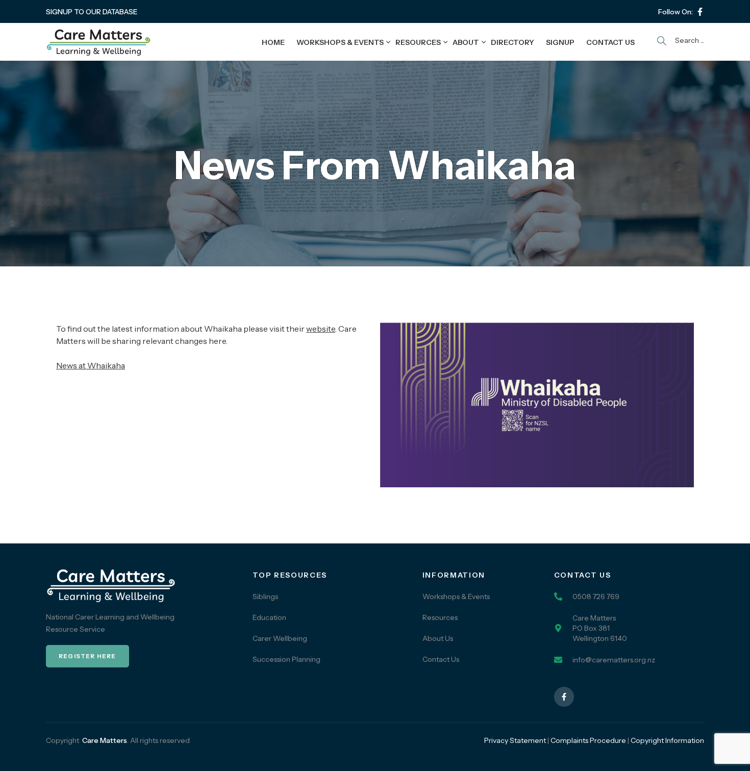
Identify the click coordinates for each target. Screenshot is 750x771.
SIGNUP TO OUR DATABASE (92, 11)
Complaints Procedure (588, 740)
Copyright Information (667, 740)
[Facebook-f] (700, 12)
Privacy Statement (515, 740)
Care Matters (104, 740)
